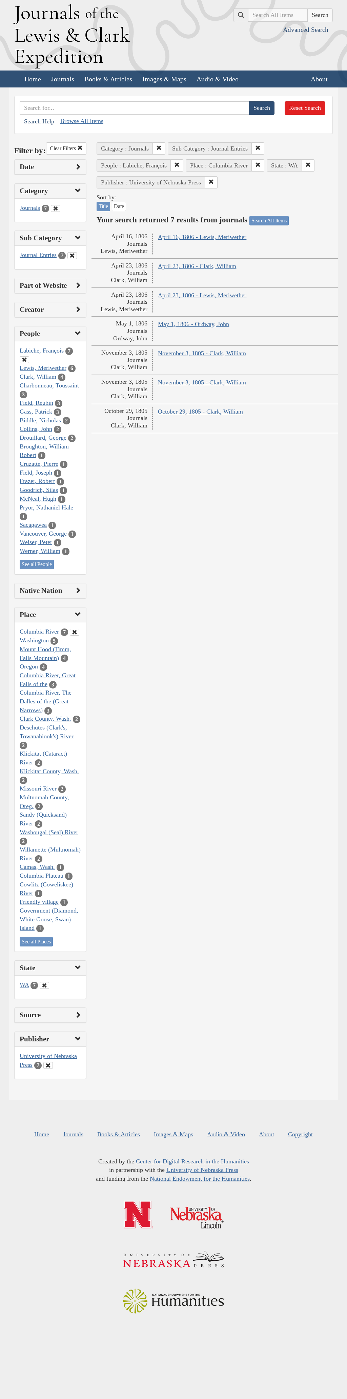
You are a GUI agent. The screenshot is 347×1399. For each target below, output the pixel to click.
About (319, 79)
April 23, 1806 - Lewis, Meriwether (202, 295)
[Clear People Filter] (24, 359)
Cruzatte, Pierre (39, 463)
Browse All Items (81, 121)
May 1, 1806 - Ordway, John (193, 324)
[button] (158, 148)
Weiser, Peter (36, 542)
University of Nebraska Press (202, 1169)
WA (24, 984)
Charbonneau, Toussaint (49, 385)
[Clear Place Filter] (74, 632)
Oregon (29, 666)
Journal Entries (38, 255)
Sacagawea (33, 524)
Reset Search (305, 107)
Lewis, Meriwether (43, 367)
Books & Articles (108, 79)
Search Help (39, 121)
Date (119, 206)
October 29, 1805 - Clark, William (200, 411)
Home (32, 79)
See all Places (36, 941)
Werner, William (40, 550)
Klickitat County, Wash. (49, 771)
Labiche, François (42, 350)
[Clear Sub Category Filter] (72, 255)
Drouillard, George (43, 437)
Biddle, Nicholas (40, 420)
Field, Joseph (36, 472)
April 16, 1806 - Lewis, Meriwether (202, 237)
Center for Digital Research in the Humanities (192, 1161)
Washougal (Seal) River (49, 832)
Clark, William (38, 376)
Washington (34, 640)
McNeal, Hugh (38, 498)
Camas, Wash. (37, 866)
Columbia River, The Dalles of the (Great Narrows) (46, 701)
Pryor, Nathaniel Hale (46, 507)
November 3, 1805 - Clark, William (202, 353)
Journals (62, 79)
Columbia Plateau (41, 875)
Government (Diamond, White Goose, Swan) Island (49, 919)
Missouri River (38, 788)
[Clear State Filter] (44, 985)
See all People (37, 564)
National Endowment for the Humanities (200, 1178)
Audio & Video (218, 79)
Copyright (300, 1134)
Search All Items (269, 220)
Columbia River (39, 631)
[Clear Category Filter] (55, 208)
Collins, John (36, 428)
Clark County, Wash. (45, 718)
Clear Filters (63, 148)
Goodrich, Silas (39, 489)
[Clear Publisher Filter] (48, 1065)
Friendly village (39, 901)
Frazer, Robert (37, 481)
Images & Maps (164, 79)
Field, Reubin (36, 402)
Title (103, 206)
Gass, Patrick (36, 411)
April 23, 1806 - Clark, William (197, 266)
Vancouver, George (43, 533)
